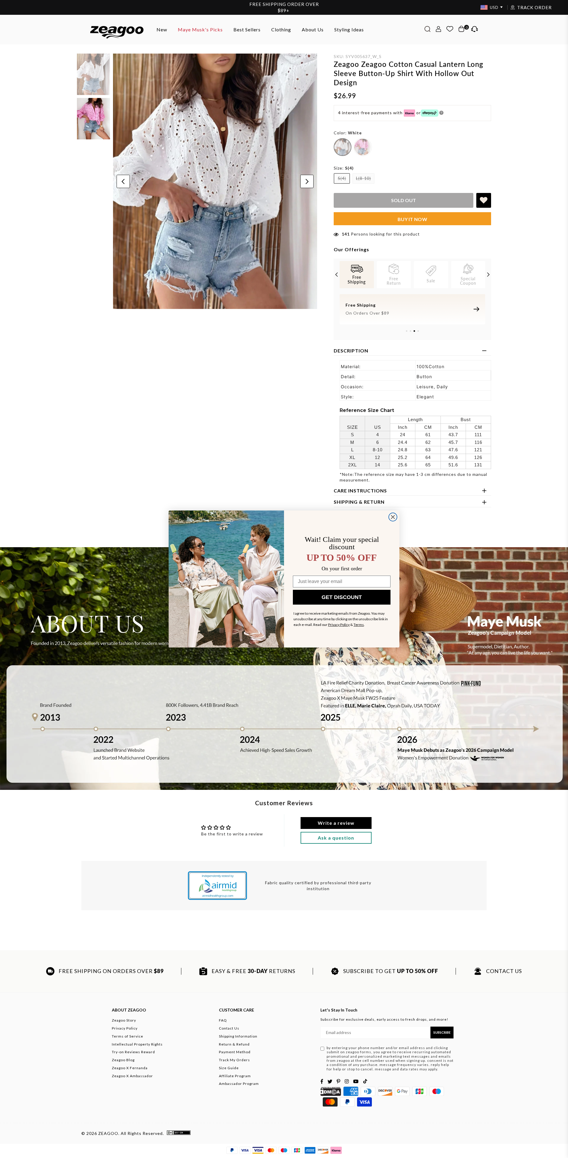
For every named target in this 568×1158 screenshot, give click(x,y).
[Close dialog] (393, 517)
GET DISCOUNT (342, 597)
